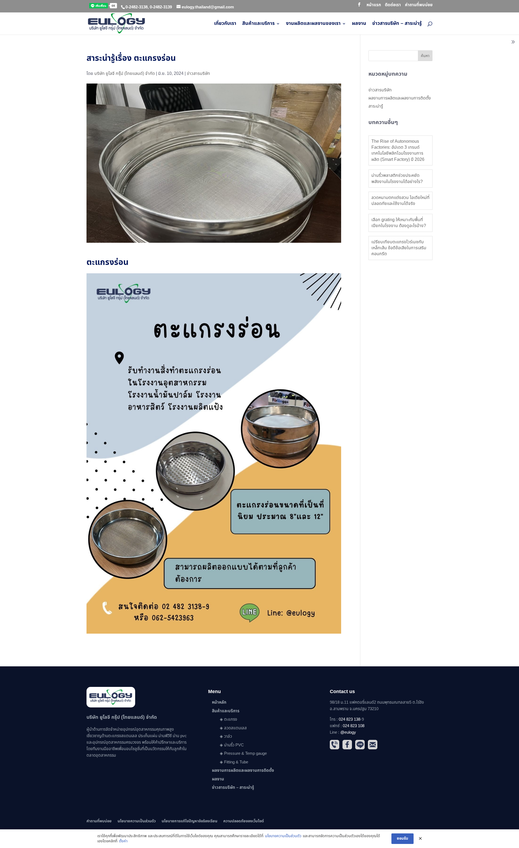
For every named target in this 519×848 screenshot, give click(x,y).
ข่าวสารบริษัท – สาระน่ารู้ (397, 24)
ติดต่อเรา (393, 5)
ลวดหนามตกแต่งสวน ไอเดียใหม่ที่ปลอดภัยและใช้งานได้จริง (400, 200)
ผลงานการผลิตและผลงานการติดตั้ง (399, 98)
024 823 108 (353, 726)
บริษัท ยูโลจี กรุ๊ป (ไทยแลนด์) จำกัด (124, 73)
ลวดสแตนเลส (235, 728)
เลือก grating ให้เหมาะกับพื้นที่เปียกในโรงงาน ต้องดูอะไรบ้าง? (398, 223)
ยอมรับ (402, 838)
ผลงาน (359, 24)
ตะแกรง (230, 719)
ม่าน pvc (180, 736)
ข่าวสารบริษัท (198, 73)
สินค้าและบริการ (258, 24)
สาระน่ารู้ (375, 106)
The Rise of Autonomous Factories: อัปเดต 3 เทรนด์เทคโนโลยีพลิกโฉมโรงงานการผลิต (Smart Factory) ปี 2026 (397, 150)
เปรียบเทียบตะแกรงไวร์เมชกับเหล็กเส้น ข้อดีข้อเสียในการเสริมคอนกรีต (398, 248)
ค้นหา (425, 56)
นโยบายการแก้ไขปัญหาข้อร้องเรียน (189, 821)
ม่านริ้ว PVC (234, 745)
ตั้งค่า (123, 841)
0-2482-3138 (136, 7)
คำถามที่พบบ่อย (418, 5)
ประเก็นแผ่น (147, 736)
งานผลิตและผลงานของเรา (313, 24)
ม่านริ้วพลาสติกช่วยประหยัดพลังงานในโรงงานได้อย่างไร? (397, 178)
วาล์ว (228, 736)
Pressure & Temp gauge (245, 753)
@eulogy (348, 732)
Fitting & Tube (236, 762)
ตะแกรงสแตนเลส (122, 736)
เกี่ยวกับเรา (225, 24)
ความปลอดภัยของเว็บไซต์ (243, 821)
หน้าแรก (374, 5)
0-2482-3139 (161, 7)
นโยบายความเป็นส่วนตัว (137, 821)
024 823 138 (349, 719)
